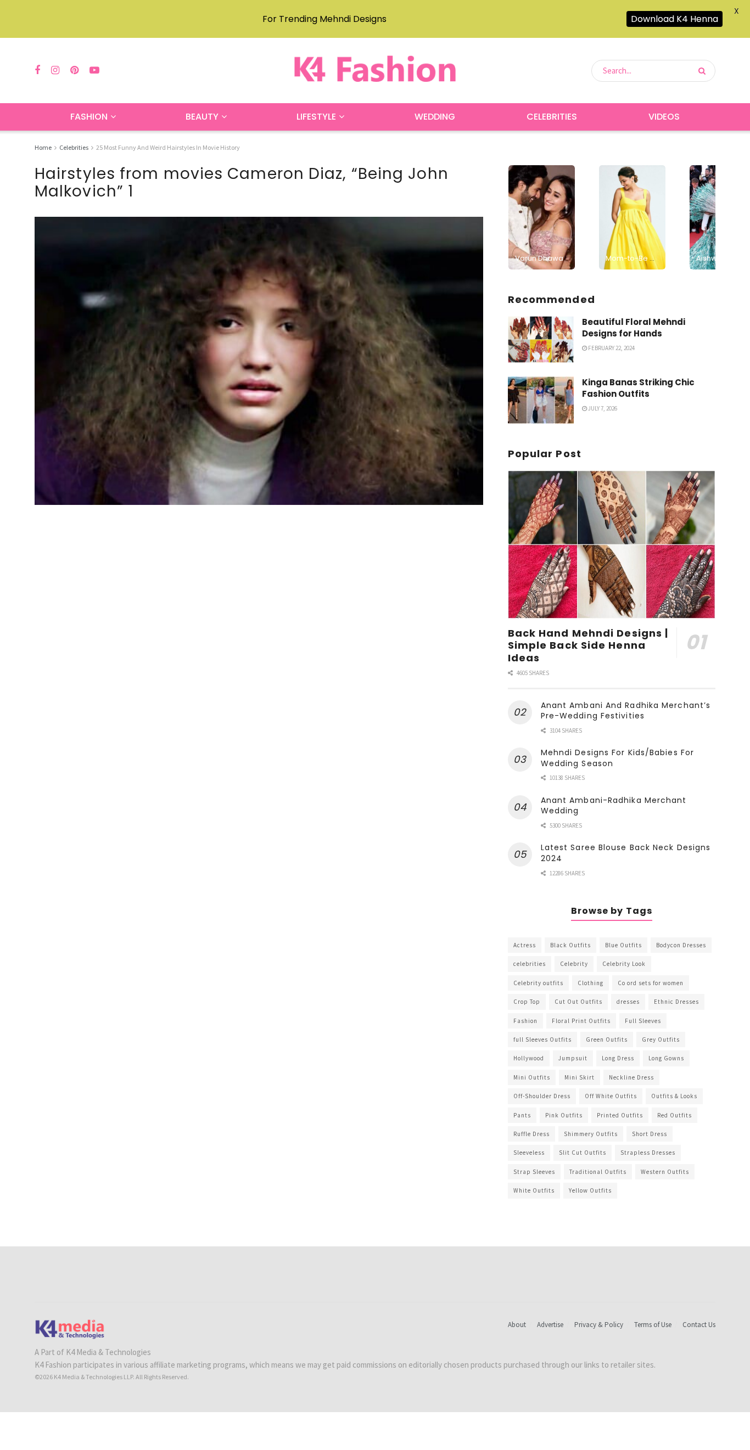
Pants (522, 1115)
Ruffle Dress (531, 1134)
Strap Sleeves (534, 1172)
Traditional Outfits (597, 1172)
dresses (628, 1001)
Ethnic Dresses (676, 1001)
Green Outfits (607, 1039)
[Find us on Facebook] (37, 70)
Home (43, 147)
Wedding (435, 116)
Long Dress (618, 1058)
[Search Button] (704, 71)
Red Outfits (674, 1115)
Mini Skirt (579, 1077)
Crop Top (526, 1001)
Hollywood (528, 1058)
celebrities (529, 964)
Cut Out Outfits (578, 1001)
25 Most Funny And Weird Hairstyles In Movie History (168, 147)
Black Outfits (570, 945)
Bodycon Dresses (681, 945)
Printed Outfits (620, 1115)
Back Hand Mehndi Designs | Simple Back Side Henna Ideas (588, 645)
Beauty (202, 116)
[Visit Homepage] (375, 70)
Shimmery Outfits (591, 1134)
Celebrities (552, 116)
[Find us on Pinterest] (74, 70)
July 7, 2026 (602, 408)
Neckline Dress (631, 1077)
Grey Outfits (661, 1039)
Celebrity (574, 964)
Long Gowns (666, 1058)
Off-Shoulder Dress (541, 1096)
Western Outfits (665, 1172)
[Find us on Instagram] (55, 70)
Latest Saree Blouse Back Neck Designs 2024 (626, 853)
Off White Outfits (611, 1096)
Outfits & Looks (674, 1096)
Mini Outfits (531, 1077)
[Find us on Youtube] (94, 70)
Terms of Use (652, 1324)
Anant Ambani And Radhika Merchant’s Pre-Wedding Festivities (626, 711)
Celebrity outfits (538, 983)
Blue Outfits (623, 945)
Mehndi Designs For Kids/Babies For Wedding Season (617, 758)
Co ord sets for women (651, 983)
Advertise (550, 1324)
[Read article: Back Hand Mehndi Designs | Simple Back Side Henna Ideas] (611, 544)
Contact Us (698, 1324)
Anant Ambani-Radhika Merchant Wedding (614, 806)
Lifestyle (316, 116)
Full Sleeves (643, 1021)
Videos (664, 116)
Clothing (590, 983)
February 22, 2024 (611, 348)
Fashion (89, 116)
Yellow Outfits (590, 1190)
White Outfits (534, 1190)
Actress (524, 945)
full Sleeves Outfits (542, 1039)
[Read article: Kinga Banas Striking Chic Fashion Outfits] (541, 400)
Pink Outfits (564, 1115)
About (517, 1324)
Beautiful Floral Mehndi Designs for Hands (633, 327)
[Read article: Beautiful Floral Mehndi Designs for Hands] (541, 339)
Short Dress (649, 1134)
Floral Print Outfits (581, 1021)
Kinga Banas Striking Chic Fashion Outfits (638, 388)
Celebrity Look (624, 964)
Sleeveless (529, 1152)
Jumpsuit (572, 1058)
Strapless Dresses (647, 1152)
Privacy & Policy (598, 1324)
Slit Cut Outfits (582, 1152)
